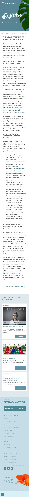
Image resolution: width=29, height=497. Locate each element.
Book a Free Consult (11, 447)
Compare (7, 442)
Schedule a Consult (15, 409)
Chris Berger (8, 22)
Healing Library (11, 33)
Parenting (23, 33)
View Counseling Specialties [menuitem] (14, 286)
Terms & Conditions (11, 416)
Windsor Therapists (11, 456)
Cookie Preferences (11, 421)
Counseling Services (11, 427)
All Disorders (9, 436)
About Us (7, 444)
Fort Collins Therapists (12, 453)
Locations (7, 450)
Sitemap (7, 419)
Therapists (8, 430)
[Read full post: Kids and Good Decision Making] (14, 324)
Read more (20, 336)
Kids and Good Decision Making (13, 326)
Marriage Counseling (11, 462)
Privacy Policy (9, 413)
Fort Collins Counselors (13, 459)
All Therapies (9, 433)
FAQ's (6, 424)
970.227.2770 (14, 402)
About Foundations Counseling (15, 465)
